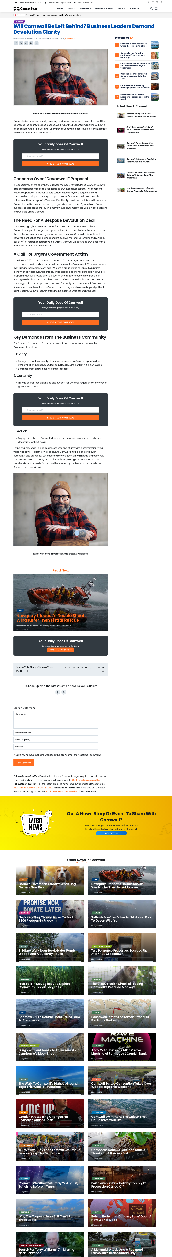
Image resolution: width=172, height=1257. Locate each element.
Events (96, 1079)
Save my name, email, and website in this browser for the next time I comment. (58, 755)
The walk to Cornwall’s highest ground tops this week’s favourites (48, 1085)
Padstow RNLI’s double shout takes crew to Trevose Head (49, 1018)
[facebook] (149, 2)
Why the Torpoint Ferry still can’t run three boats (46, 1218)
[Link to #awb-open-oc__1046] (151, 8)
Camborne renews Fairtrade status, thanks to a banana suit (142, 189)
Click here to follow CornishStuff (63, 791)
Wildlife (97, 979)
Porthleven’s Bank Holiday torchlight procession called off (135, 86)
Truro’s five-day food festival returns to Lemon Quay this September (141, 175)
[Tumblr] (90, 667)
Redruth (97, 1212)
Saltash (97, 913)
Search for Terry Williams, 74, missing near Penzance (46, 1251)
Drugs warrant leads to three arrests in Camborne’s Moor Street (49, 1052)
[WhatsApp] (82, 667)
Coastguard (99, 1112)
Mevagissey (25, 979)
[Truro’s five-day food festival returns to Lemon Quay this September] (120, 174)
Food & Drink (26, 1146)
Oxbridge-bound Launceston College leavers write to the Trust (133, 76)
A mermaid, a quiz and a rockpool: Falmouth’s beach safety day (117, 1251)
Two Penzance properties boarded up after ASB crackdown (119, 952)
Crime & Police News (102, 946)
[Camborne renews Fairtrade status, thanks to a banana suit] (120, 189)
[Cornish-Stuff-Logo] (25, 7)
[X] (21, 43)
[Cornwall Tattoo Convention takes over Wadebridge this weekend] (120, 145)
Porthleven (98, 1179)
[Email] (36, 43)
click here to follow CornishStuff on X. (33, 787)
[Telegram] (86, 667)
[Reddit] (26, 43)
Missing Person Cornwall (31, 1245)
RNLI (20, 611)
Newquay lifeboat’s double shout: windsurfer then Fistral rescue (50, 618)
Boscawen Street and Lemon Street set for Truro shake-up (52, 15)
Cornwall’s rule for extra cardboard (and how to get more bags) (132, 55)
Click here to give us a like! (86, 780)
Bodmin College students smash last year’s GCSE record (141, 115)
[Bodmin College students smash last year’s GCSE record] (120, 115)
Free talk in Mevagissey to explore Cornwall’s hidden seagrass (44, 985)
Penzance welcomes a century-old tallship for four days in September (135, 65)
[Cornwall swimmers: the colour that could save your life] (120, 160)
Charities (25, 913)
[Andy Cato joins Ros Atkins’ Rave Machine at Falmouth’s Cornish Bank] (120, 129)
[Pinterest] (94, 667)
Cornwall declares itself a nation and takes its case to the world (134, 97)
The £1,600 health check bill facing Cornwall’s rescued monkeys (117, 985)
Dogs (23, 880)
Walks (23, 946)
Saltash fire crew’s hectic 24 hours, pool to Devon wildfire (121, 919)
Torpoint (25, 1212)
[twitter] (153, 2)
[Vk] (99, 667)
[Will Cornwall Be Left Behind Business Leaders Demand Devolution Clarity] (61, 50)
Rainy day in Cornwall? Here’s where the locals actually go (133, 45)
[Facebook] (16, 43)
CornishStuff (70, 38)
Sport (23, 1112)
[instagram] (157, 2)
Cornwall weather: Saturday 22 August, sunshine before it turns (48, 1185)
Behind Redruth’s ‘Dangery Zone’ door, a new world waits (121, 1218)
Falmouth (98, 1046)
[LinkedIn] (31, 43)
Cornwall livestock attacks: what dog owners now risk (47, 886)
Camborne (98, 1146)
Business (19, 22)
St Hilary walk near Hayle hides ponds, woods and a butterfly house (47, 952)
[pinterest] (161, 2)
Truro (96, 1013)
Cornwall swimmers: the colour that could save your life (142, 160)
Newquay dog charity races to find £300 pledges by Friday (46, 919)
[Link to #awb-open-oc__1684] (156, 8)
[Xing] (103, 667)
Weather (24, 1179)
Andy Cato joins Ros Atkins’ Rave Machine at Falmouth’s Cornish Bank (140, 130)
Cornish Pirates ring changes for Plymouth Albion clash (43, 1118)
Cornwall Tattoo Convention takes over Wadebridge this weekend (140, 146)
